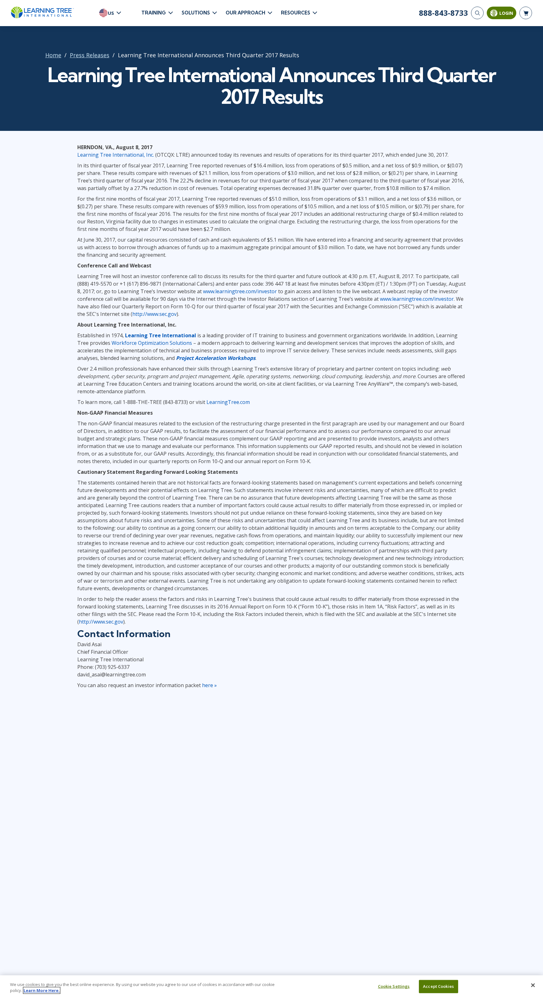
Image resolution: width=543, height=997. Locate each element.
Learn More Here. (42, 990)
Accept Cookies (438, 986)
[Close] (533, 985)
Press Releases (89, 55)
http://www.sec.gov (154, 314)
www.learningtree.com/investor (240, 291)
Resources (295, 13)
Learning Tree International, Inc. (115, 154)
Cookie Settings (394, 986)
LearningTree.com (228, 402)
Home (53, 55)
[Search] (477, 13)
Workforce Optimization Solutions (152, 342)
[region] (271, 986)
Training (153, 13)
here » (209, 685)
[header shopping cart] (525, 13)
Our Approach (245, 13)
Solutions (196, 13)
